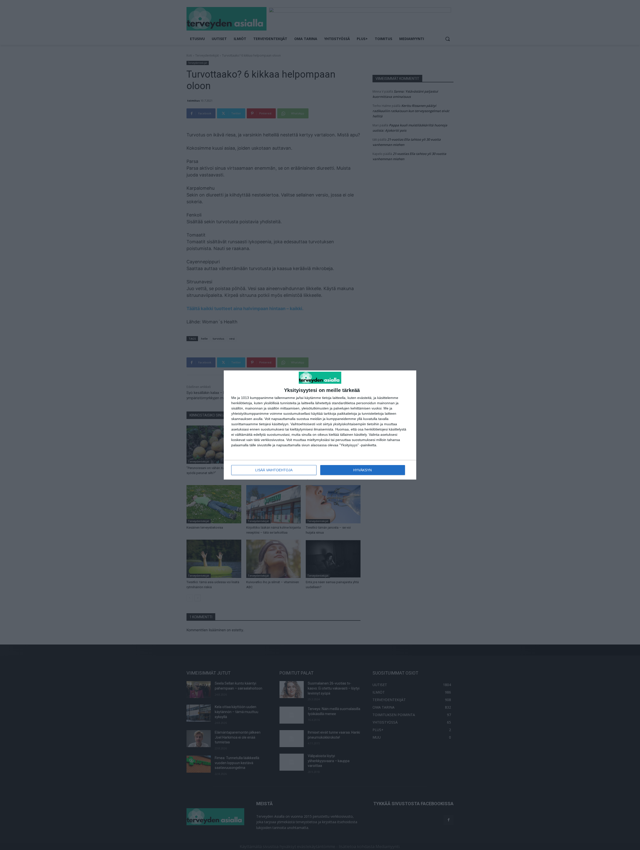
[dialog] (320, 425)
